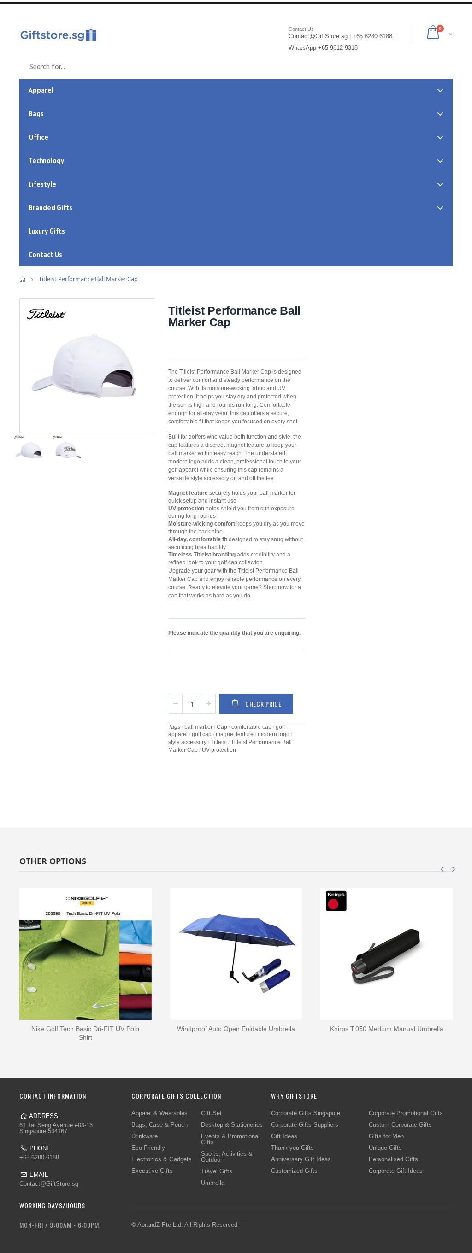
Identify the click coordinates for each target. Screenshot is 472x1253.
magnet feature (235, 734)
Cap (222, 727)
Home (22, 279)
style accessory (187, 742)
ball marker (198, 727)
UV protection (219, 750)
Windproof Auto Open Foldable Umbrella (236, 1028)
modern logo (273, 734)
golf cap (202, 734)
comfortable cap (251, 727)
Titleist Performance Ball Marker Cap (234, 316)
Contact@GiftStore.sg (48, 1183)
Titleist (219, 742)
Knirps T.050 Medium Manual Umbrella (386, 1028)
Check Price (263, 703)
